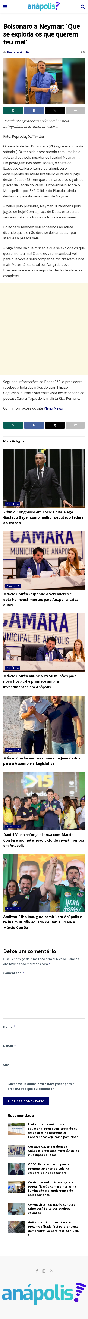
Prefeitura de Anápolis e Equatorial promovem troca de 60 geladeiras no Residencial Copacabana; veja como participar (53, 1131)
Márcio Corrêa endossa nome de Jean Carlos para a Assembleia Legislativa (41, 761)
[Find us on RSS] (51, 1271)
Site (6, 1065)
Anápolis (13, 585)
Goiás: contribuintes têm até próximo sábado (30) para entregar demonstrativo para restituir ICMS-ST (54, 1229)
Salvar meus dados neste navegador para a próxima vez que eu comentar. (41, 1086)
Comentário (13, 973)
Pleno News (53, 408)
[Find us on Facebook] (37, 1271)
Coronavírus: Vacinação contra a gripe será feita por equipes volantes (51, 1209)
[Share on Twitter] (55, 110)
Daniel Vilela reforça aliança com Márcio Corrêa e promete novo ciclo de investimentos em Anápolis (43, 840)
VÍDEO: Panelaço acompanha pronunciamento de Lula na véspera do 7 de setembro (48, 1168)
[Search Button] (83, 6)
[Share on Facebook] (34, 110)
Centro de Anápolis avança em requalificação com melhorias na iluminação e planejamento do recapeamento (52, 1189)
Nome (9, 1026)
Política (13, 503)
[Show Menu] (5, 6)
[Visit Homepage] (44, 6)
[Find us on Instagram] (43, 1271)
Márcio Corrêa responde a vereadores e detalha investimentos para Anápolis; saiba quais (40, 599)
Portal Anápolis (18, 52)
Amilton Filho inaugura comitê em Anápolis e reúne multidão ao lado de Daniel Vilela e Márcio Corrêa (42, 922)
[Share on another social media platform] (75, 110)
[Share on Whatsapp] (13, 110)
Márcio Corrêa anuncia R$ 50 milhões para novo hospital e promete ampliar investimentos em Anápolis (39, 682)
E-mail (9, 1046)
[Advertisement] (44, 329)
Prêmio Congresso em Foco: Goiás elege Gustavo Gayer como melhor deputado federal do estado (43, 518)
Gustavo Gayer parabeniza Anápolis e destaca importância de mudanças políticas (53, 1151)
